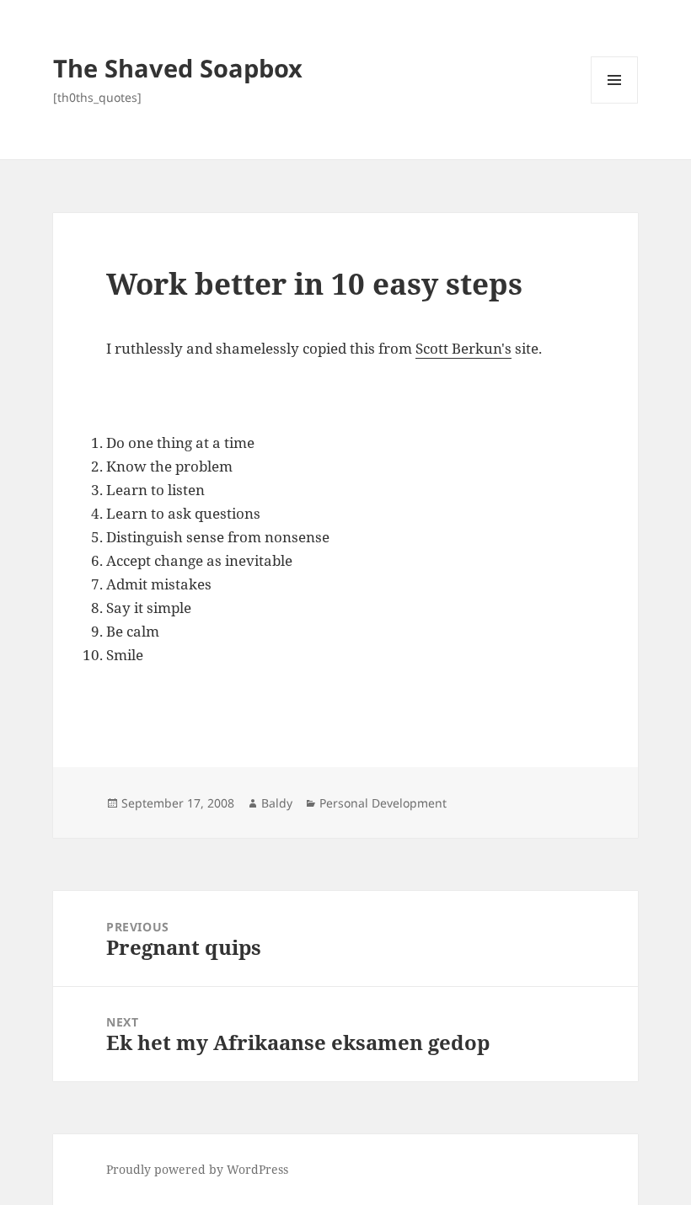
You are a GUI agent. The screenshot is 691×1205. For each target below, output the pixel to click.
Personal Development (383, 803)
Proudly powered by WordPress (197, 1169)
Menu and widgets (615, 103)
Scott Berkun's (463, 348)
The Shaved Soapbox (178, 67)
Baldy (276, 803)
